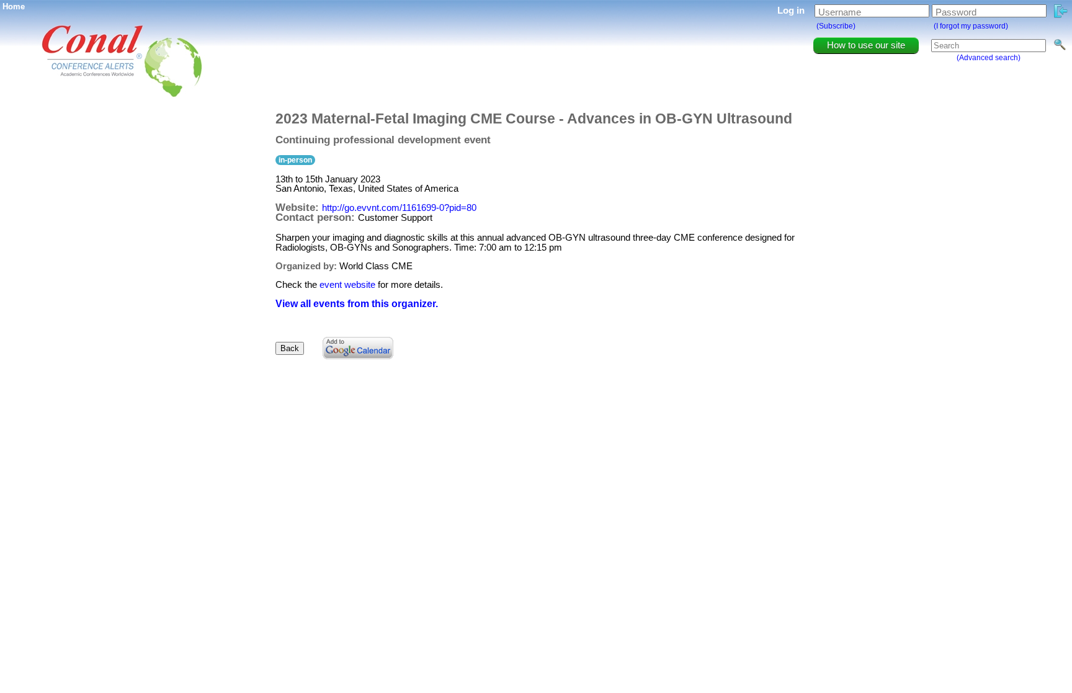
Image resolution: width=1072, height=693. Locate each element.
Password (956, 12)
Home (13, 6)
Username (839, 12)
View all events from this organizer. (356, 303)
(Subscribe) (835, 26)
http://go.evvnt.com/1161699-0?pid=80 (399, 207)
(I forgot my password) (971, 26)
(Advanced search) (989, 57)
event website (347, 284)
